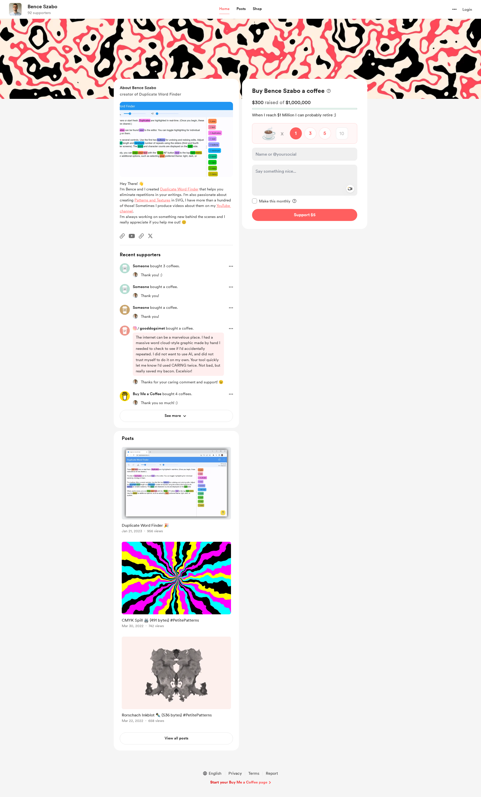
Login (467, 9)
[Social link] (122, 235)
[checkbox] (271, 201)
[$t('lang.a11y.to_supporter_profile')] (135, 275)
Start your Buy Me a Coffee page (238, 782)
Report (272, 773)
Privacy (235, 773)
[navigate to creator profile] (15, 9)
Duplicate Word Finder (179, 189)
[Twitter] (150, 235)
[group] (176, 491)
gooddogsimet (152, 328)
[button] (224, 9)
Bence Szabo (42, 7)
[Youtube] (132, 236)
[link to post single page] (176, 491)
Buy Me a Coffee (147, 394)
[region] (304, 154)
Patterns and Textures (152, 200)
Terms (253, 773)
